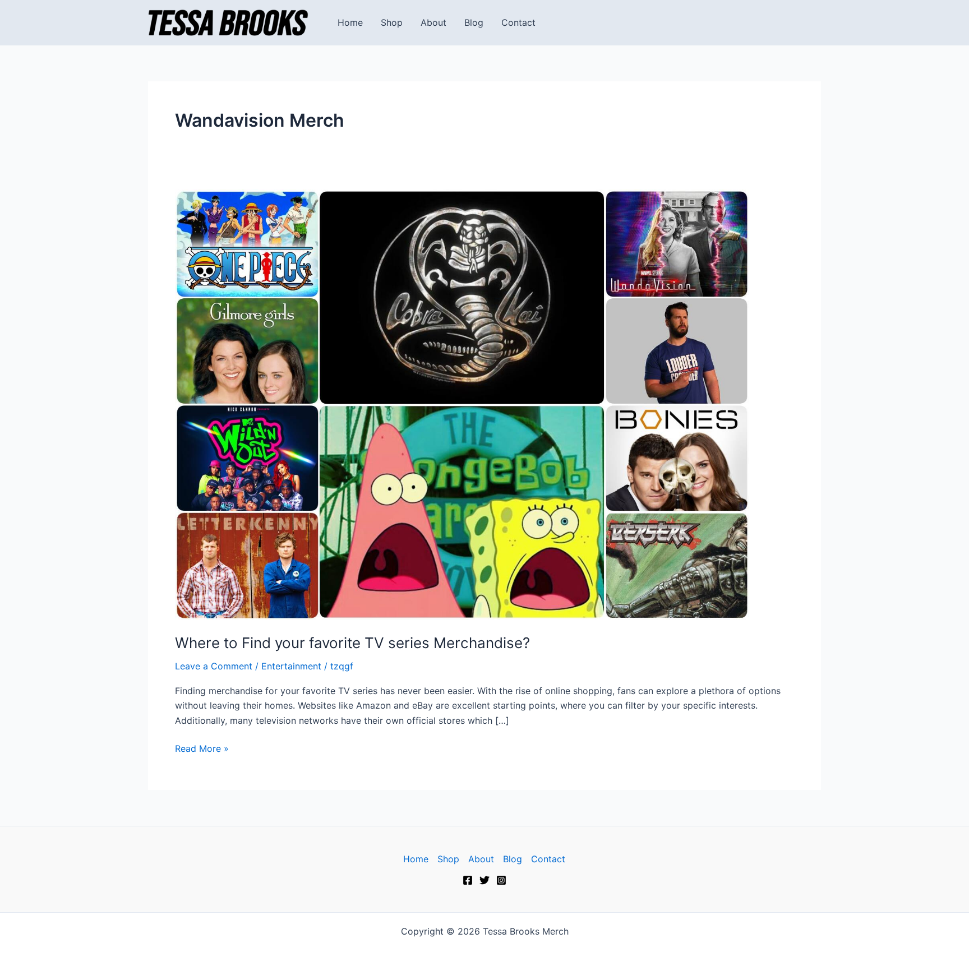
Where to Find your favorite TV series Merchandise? (352, 642)
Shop (392, 22)
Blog (473, 22)
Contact (518, 22)
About (433, 22)
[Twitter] (484, 880)
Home (350, 22)
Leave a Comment (213, 666)
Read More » (202, 747)
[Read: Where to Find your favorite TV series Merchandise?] (462, 403)
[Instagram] (501, 880)
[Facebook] (468, 880)
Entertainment (291, 666)
